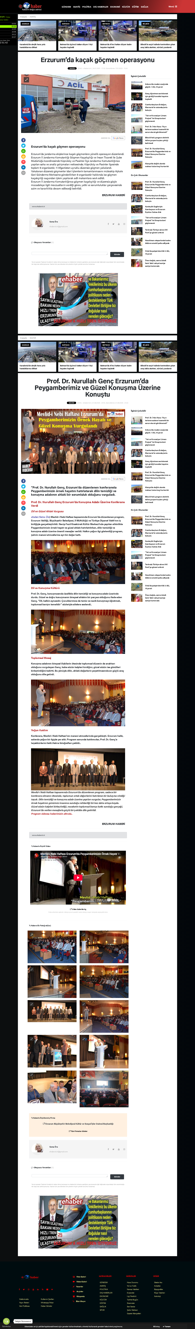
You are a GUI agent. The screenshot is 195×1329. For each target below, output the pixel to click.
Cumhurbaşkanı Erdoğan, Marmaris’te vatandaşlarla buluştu (156, 107)
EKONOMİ (115, 6)
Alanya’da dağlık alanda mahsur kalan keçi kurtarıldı (157, 165)
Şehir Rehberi (132, 1310)
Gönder (117, 254)
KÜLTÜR (126, 6)
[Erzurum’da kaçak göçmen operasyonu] (73, 103)
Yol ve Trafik (131, 1285)
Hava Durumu (132, 1282)
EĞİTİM (135, 6)
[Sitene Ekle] (53, 1289)
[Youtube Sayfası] (34, 1289)
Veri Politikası (24, 1306)
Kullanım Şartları (47, 1299)
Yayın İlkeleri (24, 1302)
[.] (52, 946)
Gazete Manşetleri (134, 1313)
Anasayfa (23, 16)
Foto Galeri (81, 1276)
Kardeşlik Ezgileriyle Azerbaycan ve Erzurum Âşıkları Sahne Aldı (155, 209)
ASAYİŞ (76, 6)
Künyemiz (80, 1296)
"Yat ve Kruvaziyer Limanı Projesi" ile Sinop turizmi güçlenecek (155, 118)
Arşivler (79, 1291)
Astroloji (157, 1296)
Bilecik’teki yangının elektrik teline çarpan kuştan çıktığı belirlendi (157, 140)
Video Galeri (81, 1281)
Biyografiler (158, 1289)
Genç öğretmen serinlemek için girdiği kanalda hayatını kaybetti (156, 96)
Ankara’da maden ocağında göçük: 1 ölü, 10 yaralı (156, 85)
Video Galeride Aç (79, 909)
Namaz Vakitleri (133, 1289)
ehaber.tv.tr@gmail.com (58, 226)
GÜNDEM (66, 6)
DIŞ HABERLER (100, 6)
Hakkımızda (24, 1299)
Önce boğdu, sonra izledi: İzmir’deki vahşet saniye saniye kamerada (155, 263)
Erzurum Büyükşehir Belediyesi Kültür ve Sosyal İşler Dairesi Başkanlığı (79, 1123)
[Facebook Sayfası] (20, 1289)
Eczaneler (130, 1292)
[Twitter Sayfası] (25, 1289)
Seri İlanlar (131, 1306)
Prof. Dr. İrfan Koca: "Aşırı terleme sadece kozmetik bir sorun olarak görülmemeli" (157, 129)
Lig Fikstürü (131, 1296)
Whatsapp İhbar (47, 1302)
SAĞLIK (144, 6)
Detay (157, 1326)
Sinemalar (131, 1303)
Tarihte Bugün (132, 1299)
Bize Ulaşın (80, 1301)
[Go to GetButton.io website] (6, 1326)
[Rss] (44, 1289)
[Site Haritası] (48, 1289)
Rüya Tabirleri (159, 1292)
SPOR (102, 1310)
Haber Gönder (46, 1306)
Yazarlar (79, 1286)
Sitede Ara (158, 1282)
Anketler (157, 1285)
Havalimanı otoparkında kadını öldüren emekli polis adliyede (158, 241)
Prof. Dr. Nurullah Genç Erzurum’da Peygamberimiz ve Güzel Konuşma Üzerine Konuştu (158, 152)
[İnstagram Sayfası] (30, 1289)
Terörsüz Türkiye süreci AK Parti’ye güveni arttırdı (156, 231)
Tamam (167, 1326)
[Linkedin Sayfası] (39, 1289)
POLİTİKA (86, 6)
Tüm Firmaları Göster (78, 1131)
